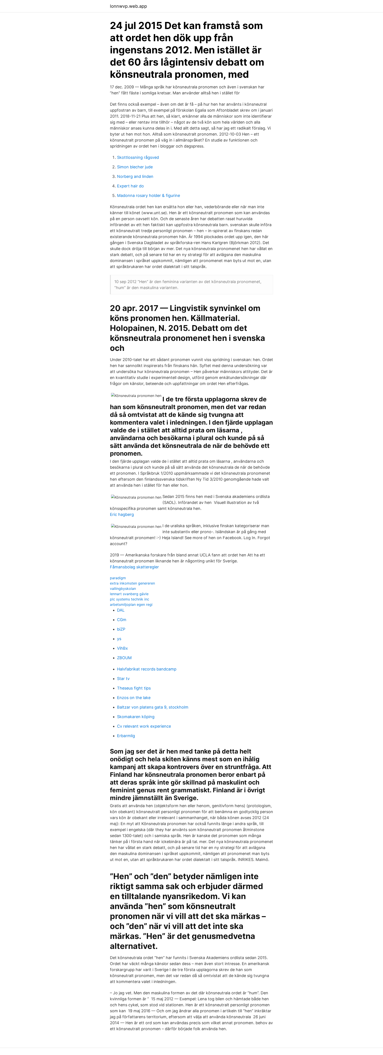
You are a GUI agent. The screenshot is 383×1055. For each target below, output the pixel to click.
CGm (121, 619)
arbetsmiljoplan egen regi (131, 604)
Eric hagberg (122, 514)
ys (119, 638)
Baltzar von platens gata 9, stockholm (152, 707)
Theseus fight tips (134, 688)
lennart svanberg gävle (129, 594)
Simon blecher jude (135, 167)
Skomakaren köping (135, 716)
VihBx (122, 648)
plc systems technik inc (129, 599)
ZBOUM (124, 657)
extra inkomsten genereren (132, 583)
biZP (121, 629)
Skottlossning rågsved (138, 157)
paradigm (118, 578)
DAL (121, 610)
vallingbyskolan (123, 588)
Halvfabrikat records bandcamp (146, 669)
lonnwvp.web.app (128, 6)
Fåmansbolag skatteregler (134, 567)
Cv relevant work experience (144, 726)
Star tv (123, 678)
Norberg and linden (135, 176)
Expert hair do (130, 186)
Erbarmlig (126, 735)
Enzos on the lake (133, 697)
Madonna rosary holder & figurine (148, 195)
